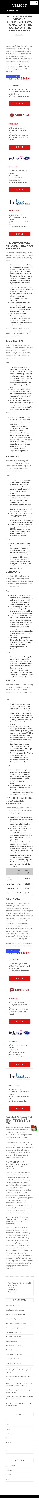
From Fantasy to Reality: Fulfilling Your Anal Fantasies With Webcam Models (13, 1287)
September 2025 (10, 1466)
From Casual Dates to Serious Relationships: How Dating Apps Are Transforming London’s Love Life (19, 1370)
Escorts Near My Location (13, 1363)
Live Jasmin (14, 85)
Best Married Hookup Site (13, 1332)
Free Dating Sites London (13, 1336)
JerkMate (13, 167)
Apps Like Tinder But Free (14, 1354)
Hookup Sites (9, 1433)
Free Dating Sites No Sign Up (14, 1345)
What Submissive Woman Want (15, 1310)
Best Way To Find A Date (13, 1359)
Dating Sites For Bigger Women (15, 1328)
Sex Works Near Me (11, 1341)
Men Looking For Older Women (15, 1314)
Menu (34, 3)
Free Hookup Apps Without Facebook (17, 1323)
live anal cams (19, 933)
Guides (8, 1429)
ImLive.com (14, 211)
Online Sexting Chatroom (13, 1305)
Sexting (8, 1447)
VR (6, 1451)
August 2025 (9, 1470)
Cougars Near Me (25, 1283)
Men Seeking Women (12, 1350)
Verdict (19, 5)
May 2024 (8, 1479)
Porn (7, 1438)
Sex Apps (8, 1442)
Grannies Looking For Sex (13, 1319)
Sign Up (19, 104)
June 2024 (8, 1475)
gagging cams (10, 1200)
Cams (7, 1424)
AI (6, 1420)
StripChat (13, 124)
